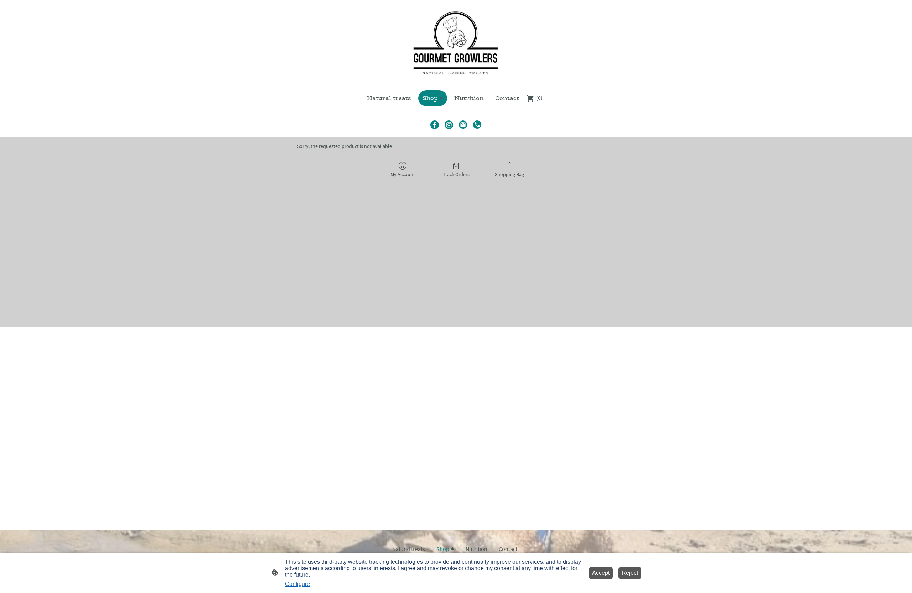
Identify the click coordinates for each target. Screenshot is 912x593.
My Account (402, 174)
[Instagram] (449, 124)
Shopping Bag (509, 174)
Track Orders (456, 174)
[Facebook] (434, 124)
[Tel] (477, 124)
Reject (630, 573)
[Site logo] (456, 42)
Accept (601, 573)
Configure (297, 584)
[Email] (463, 124)
